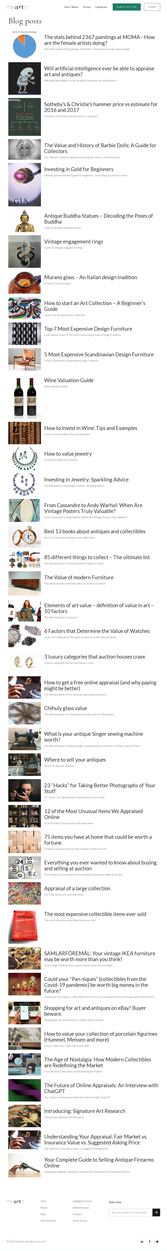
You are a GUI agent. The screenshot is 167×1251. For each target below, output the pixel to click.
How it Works (71, 7)
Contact (77, 1214)
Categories (101, 7)
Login (152, 7)
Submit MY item (127, 7)
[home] (17, 7)
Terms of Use (80, 1220)
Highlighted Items (82, 1201)
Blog (43, 1214)
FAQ (43, 1201)
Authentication (81, 1207)
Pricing (87, 7)
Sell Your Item (48, 1220)
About (44, 1207)
